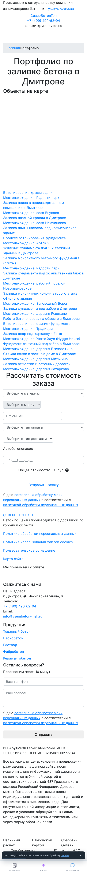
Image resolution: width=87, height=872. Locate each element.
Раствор (10, 645)
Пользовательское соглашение (29, 550)
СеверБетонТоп (43, 15)
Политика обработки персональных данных (39, 533)
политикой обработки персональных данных (40, 505)
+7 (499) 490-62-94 (43, 20)
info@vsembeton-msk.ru (22, 616)
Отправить (44, 734)
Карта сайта (13, 559)
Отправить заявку (44, 485)
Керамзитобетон (17, 658)
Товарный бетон (16, 631)
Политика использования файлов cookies (38, 542)
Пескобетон (13, 638)
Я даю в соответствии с (40, 500)
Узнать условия (61, 9)
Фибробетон (13, 651)
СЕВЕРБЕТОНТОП (18, 515)
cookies (65, 855)
